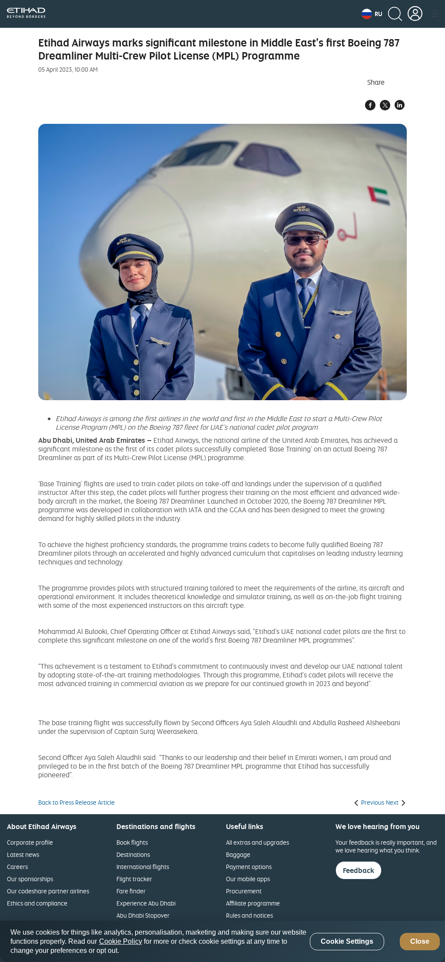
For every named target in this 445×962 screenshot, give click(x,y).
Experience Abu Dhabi (146, 903)
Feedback (358, 870)
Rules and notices (249, 915)
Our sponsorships (30, 879)
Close (419, 941)
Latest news (23, 854)
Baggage (238, 854)
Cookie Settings (347, 941)
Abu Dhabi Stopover (142, 915)
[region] (222, 941)
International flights (142, 866)
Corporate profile (30, 842)
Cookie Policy (120, 941)
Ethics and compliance (37, 903)
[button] (372, 14)
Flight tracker (134, 879)
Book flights (132, 842)
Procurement (244, 891)
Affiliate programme (253, 903)
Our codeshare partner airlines (48, 891)
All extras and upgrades (257, 842)
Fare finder (131, 891)
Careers (17, 866)
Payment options (249, 866)
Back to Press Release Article (76, 802)
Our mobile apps (248, 879)
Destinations (133, 854)
